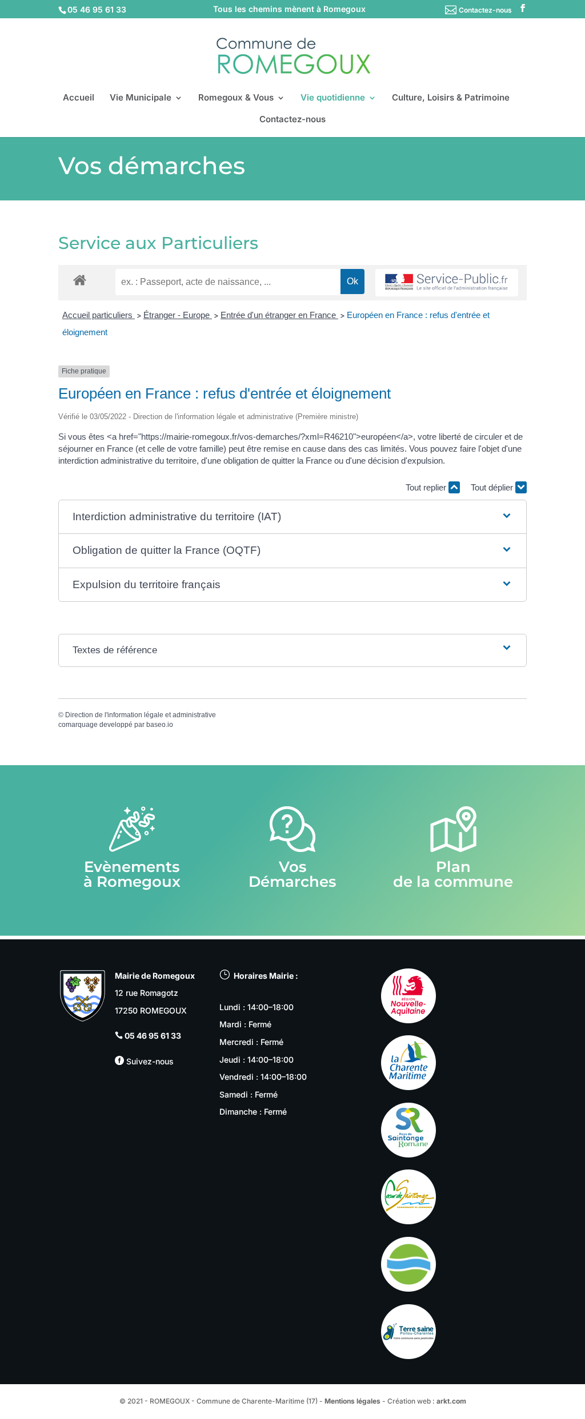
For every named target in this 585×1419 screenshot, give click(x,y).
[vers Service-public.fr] (446, 283)
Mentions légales (352, 1401)
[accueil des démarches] (80, 279)
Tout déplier (493, 487)
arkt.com (451, 1401)
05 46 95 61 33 (153, 1035)
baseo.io (159, 725)
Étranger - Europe (177, 315)
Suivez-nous (149, 1061)
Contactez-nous (485, 10)
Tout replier (427, 487)
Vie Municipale (140, 98)
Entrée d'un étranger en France (279, 315)
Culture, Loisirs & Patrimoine (451, 98)
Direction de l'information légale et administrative (140, 715)
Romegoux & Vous (236, 98)
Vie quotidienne (332, 98)
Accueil (78, 98)
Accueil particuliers (98, 315)
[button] (293, 517)
